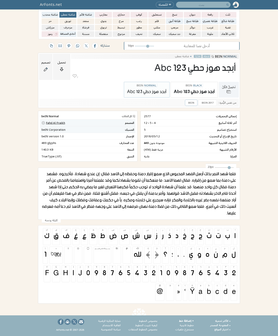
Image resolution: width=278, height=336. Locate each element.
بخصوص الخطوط (148, 321)
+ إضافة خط (186, 321)
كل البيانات (127, 116)
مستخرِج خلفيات (184, 329)
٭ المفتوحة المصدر (220, 325)
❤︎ (74, 76)
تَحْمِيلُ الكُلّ (229, 89)
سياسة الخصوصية (111, 329)
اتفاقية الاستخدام (112, 325)
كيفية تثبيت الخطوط (146, 325)
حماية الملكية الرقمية (109, 321)
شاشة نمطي (182, 56)
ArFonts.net (51, 4)
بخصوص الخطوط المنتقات (142, 329)
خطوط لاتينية (187, 325)
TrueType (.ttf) (51, 156)
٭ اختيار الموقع (222, 329)
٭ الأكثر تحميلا (223, 321)
